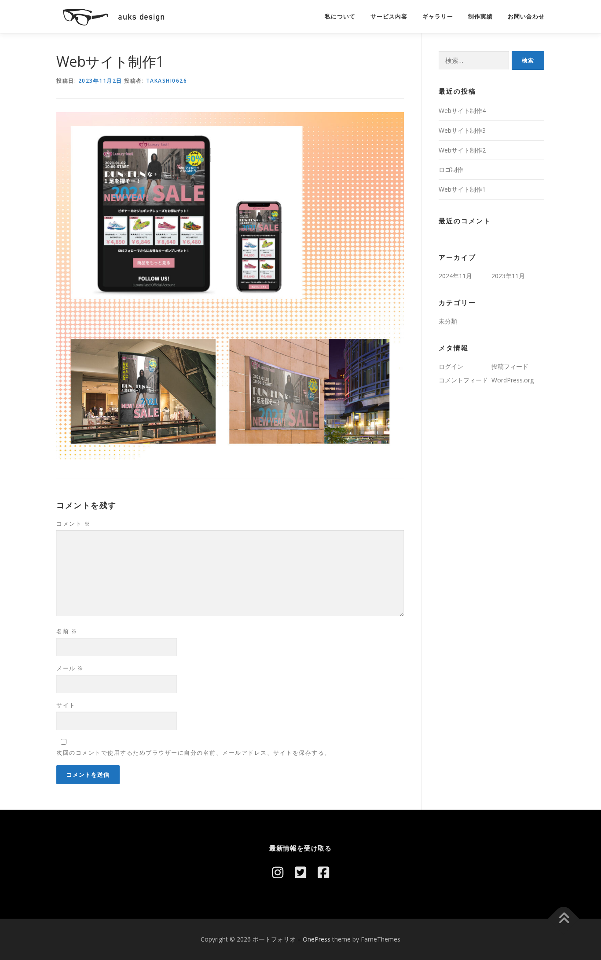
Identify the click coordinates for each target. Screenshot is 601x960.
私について (340, 16)
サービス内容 (388, 16)
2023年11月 (508, 276)
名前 (66, 631)
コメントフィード (463, 380)
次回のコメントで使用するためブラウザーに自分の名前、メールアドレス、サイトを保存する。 (193, 752)
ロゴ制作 (451, 169)
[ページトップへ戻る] (563, 918)
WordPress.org (512, 380)
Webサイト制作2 (462, 150)
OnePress (316, 939)
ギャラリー (437, 16)
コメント (73, 523)
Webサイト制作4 (462, 110)
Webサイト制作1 (462, 189)
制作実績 (480, 16)
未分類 (448, 321)
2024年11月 (455, 276)
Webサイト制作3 (462, 130)
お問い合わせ (526, 16)
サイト (66, 705)
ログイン (451, 366)
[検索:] (474, 60)
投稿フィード (509, 366)
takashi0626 (166, 80)
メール (70, 668)
